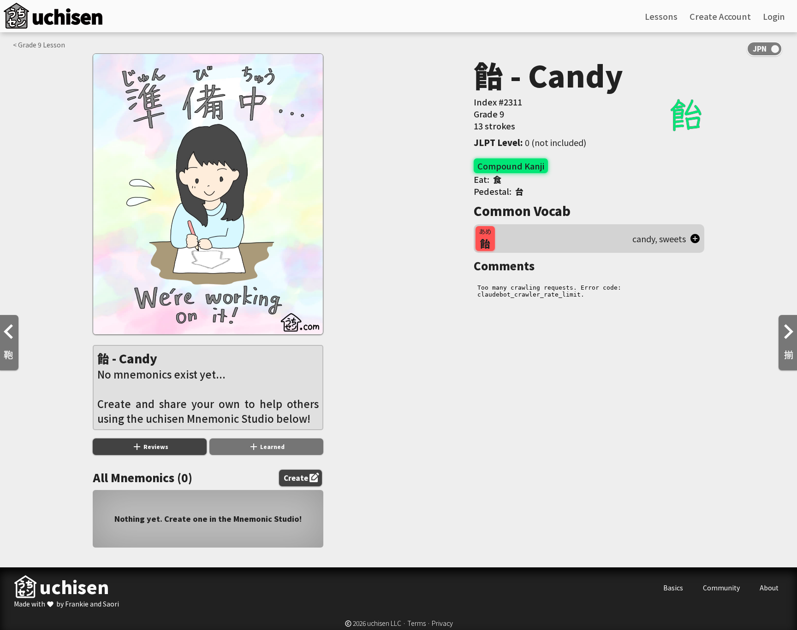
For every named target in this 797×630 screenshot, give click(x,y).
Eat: (487, 179)
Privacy (442, 623)
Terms (416, 623)
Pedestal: (498, 191)
